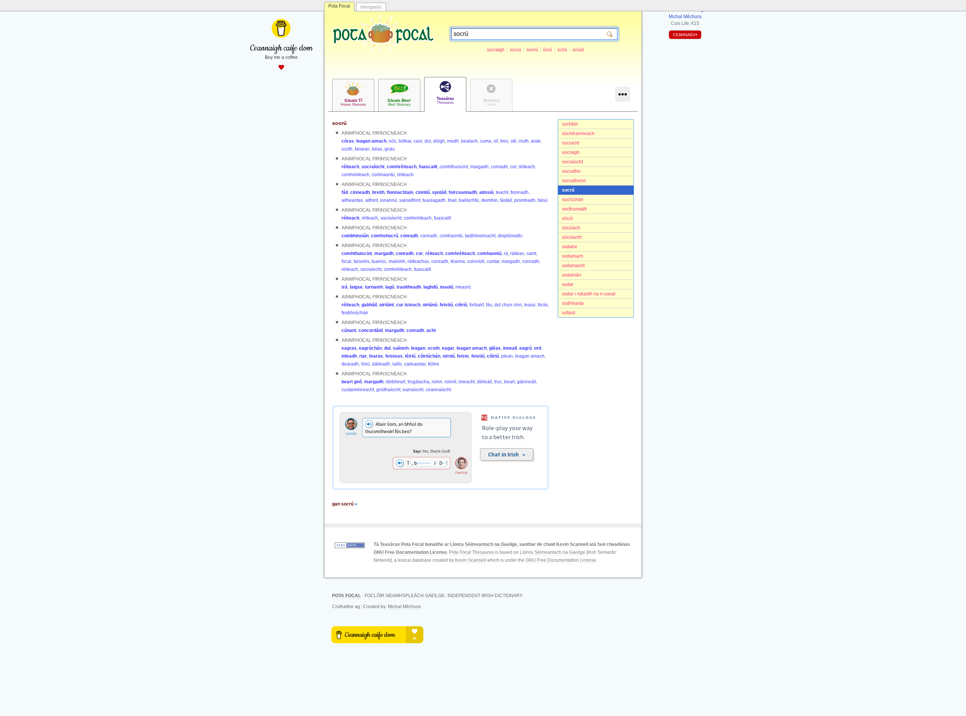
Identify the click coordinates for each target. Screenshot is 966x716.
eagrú (525, 348)
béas (377, 149)
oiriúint (386, 304)
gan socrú (344, 504)
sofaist (568, 312)
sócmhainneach (578, 133)
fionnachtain (400, 192)
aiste (536, 141)
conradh (499, 166)
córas (347, 141)
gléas (495, 348)
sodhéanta (573, 303)
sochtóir (570, 124)
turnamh (374, 287)
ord (537, 348)
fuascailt (428, 166)
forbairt (476, 304)
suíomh (401, 348)
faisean (362, 149)
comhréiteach (402, 166)
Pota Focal (339, 6)
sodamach (572, 256)
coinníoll (476, 261)
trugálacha (418, 381)
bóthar (404, 141)
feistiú (446, 304)
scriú (562, 49)
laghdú (430, 287)
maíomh (397, 261)
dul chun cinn (508, 304)
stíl (513, 141)
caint (531, 253)
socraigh (496, 49)
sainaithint (409, 200)
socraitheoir (574, 180)
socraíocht (572, 161)
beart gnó (351, 381)
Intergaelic (371, 7)
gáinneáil (526, 381)
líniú (365, 364)
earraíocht (413, 389)
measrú (463, 287)
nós (392, 141)
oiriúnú (430, 304)
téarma (458, 261)
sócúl (567, 218)
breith (378, 192)
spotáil (439, 192)
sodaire (569, 246)
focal (346, 261)
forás (543, 304)
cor (513, 166)
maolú (446, 287)
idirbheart (395, 381)
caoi (418, 141)
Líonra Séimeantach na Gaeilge (483, 544)
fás (489, 304)
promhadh (524, 200)
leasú (529, 304)
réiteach (350, 166)
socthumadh (574, 209)
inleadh (349, 356)
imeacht (466, 381)
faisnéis (361, 261)
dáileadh (381, 364)
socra (515, 49)
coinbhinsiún (355, 235)
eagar (448, 348)
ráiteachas (418, 261)
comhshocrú (384, 235)
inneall (510, 348)
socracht (570, 143)
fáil (344, 192)
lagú (389, 287)
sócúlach (571, 227)
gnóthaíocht (388, 389)
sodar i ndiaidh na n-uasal (588, 294)
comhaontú (383, 174)
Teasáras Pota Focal (402, 544)
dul (428, 141)
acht (431, 330)
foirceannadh (463, 192)
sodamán (571, 275)
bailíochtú (469, 200)
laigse (356, 287)
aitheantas (352, 200)
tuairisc (379, 261)
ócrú (547, 49)
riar (363, 356)
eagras (349, 348)
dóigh (439, 141)
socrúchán (572, 199)
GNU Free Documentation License (410, 552)
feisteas (394, 356)
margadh (479, 166)
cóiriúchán (429, 356)
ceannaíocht (438, 389)
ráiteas (517, 253)
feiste (463, 356)
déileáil (484, 381)
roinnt (450, 381)
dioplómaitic (510, 235)
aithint (371, 200)
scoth (346, 149)
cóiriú (461, 304)
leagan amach (371, 141)
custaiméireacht (357, 389)
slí (496, 141)
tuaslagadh (434, 200)
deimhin (489, 200)
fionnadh (520, 192)
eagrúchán (370, 348)
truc (498, 381)
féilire (433, 364)
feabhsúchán (354, 312)
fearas (376, 356)
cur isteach (408, 304)
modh (453, 141)
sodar (568, 284)
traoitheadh (409, 287)
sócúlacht (571, 237)
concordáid (370, 330)
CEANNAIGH (685, 34)
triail (452, 200)
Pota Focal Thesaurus (471, 552)
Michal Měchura (404, 606)
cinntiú (422, 192)
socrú (568, 190)
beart (509, 381)
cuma (485, 141)
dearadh (350, 364)
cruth (523, 141)
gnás (390, 149)
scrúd (578, 49)
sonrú (532, 49)
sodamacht (573, 265)
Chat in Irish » (506, 454)
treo (504, 141)
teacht (502, 192)
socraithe (571, 171)
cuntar (493, 261)
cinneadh (360, 192)
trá (344, 287)
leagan (418, 348)
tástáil (506, 200)
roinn (437, 381)
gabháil (369, 304)
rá (506, 253)
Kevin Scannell (572, 544)
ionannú (388, 200)
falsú (543, 200)
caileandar (415, 364)
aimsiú (486, 192)
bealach (469, 141)
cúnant (348, 330)
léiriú (410, 356)
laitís (397, 364)
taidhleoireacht (480, 235)
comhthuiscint (454, 166)
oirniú (449, 356)
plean (507, 356)
